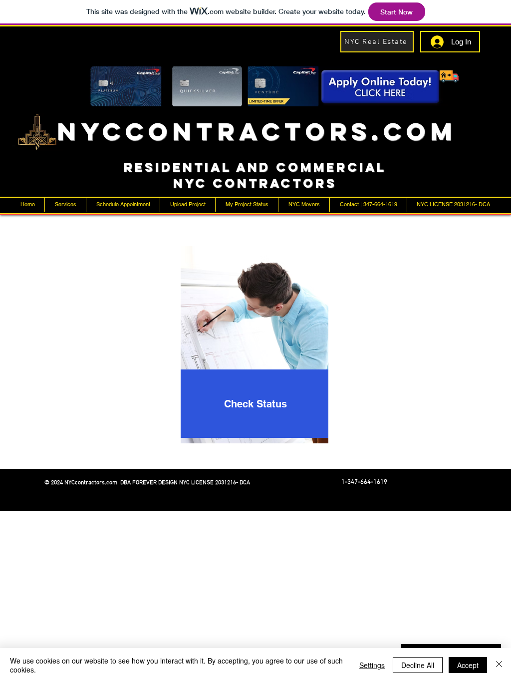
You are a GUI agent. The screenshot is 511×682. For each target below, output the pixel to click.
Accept (468, 665)
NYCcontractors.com (257, 131)
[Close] (499, 665)
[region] (256, 354)
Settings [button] (372, 665)
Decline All (417, 665)
